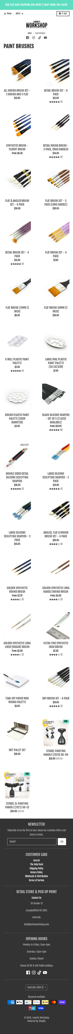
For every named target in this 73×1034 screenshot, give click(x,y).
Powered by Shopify (36, 1021)
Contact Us (36, 897)
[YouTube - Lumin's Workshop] (45, 38)
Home (29, 33)
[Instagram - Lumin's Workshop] (33, 38)
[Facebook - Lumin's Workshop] (27, 38)
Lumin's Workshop (40, 1017)
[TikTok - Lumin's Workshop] (39, 38)
